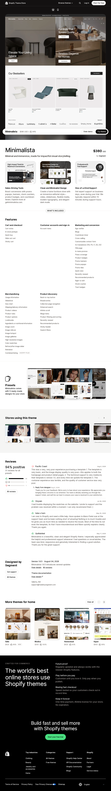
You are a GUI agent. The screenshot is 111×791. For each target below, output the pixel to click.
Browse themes (64, 3)
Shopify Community (74, 767)
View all (90, 602)
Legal (89, 767)
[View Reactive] (80, 383)
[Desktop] (53, 10)
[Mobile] (58, 10)
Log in (86, 3)
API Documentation (74, 762)
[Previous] (99, 418)
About (89, 758)
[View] (17, 433)
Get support (12, 572)
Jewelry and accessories (30, 768)
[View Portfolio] (39, 383)
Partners (90, 762)
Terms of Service (12, 784)
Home (28, 773)
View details (36, 568)
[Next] (104, 418)
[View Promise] (53, 383)
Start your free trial (55, 737)
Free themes (51, 762)
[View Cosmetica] (66, 383)
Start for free (98, 3)
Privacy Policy (27, 784)
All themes (11, 577)
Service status (92, 771)
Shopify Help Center (74, 758)
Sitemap (61, 784)
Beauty (28, 762)
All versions (47, 568)
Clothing (29, 758)
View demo (87, 132)
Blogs (68, 771)
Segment (102, 156)
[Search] (80, 3)
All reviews (11, 492)
